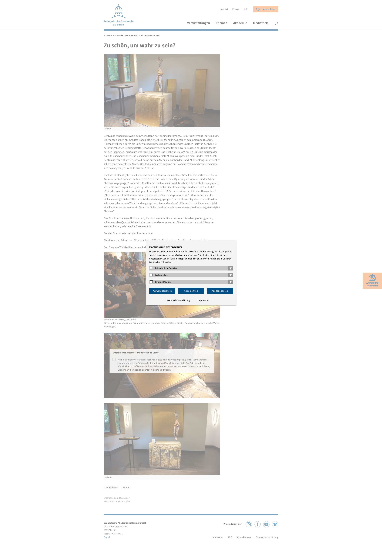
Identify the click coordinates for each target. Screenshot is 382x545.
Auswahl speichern (162, 291)
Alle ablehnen (191, 291)
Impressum (203, 300)
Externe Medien (163, 282)
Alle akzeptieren (220, 291)
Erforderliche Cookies (166, 268)
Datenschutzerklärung (178, 300)
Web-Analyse (161, 275)
